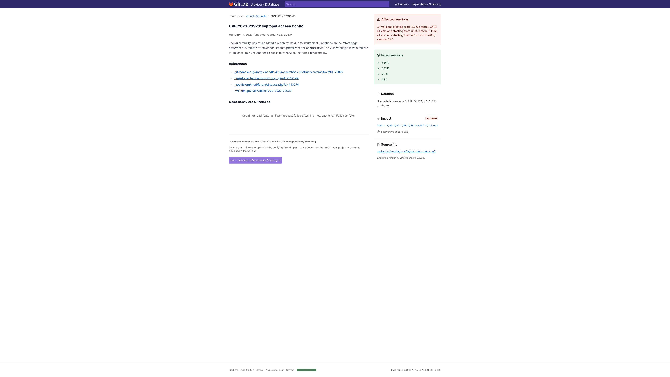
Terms (260, 370)
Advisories (402, 4)
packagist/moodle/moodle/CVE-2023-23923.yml (406, 151)
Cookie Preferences (306, 370)
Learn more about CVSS (394, 131)
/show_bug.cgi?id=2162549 (266, 78)
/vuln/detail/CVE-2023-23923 (263, 91)
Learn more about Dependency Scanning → (255, 160)
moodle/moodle (256, 16)
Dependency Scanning (426, 4)
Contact (290, 370)
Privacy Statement (274, 370)
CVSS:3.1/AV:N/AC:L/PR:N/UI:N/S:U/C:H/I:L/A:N (407, 125)
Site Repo (233, 370)
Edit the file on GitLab (412, 157)
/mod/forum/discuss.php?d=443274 (266, 84)
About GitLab (247, 370)
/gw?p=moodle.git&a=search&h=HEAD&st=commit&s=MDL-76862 (288, 72)
